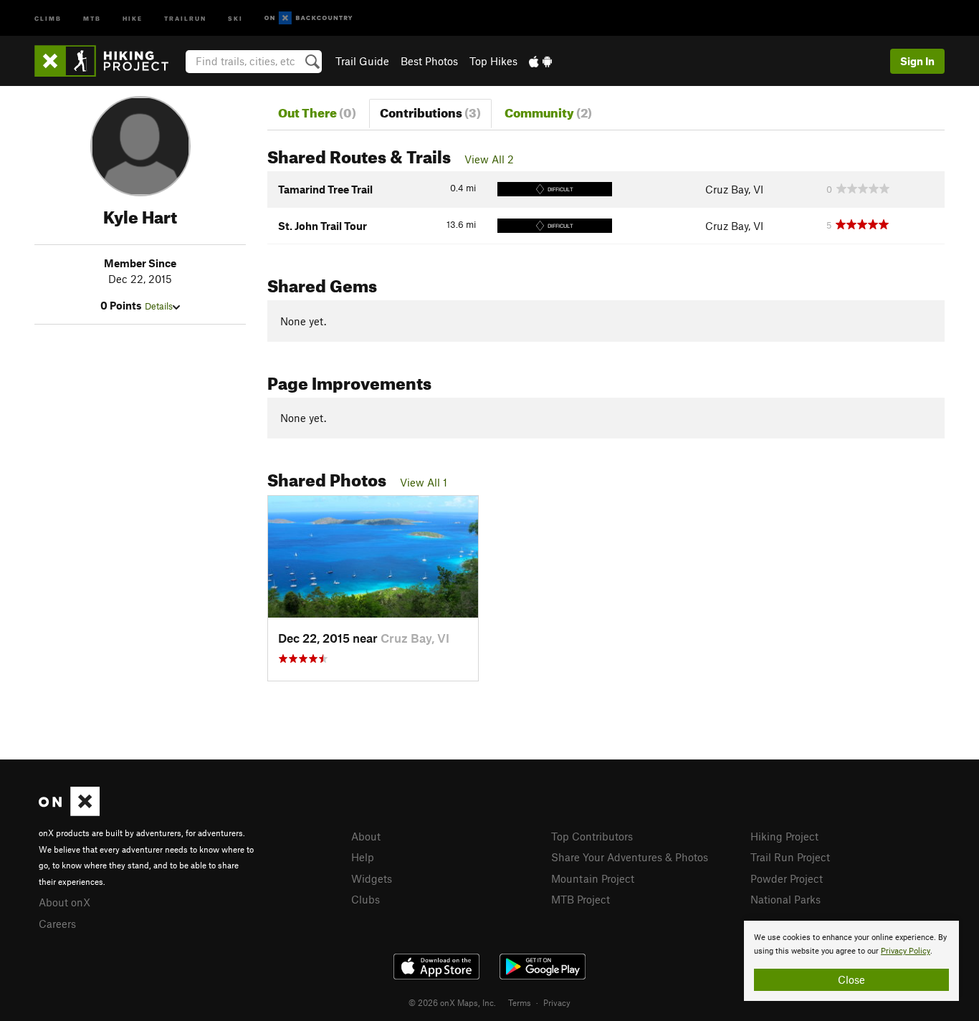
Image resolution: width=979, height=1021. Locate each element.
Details (159, 306)
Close (851, 979)
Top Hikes (493, 60)
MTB (92, 17)
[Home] (108, 61)
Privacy (556, 1002)
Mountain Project (592, 878)
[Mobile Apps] (540, 60)
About (366, 836)
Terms (519, 1002)
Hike (133, 17)
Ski (235, 17)
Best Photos (429, 60)
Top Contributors (592, 836)
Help (362, 856)
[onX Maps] (69, 811)
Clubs (365, 899)
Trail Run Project (790, 856)
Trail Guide (362, 60)
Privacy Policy (905, 951)
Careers (57, 923)
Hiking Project (784, 836)
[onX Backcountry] (308, 18)
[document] (851, 961)
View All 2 (489, 159)
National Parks (785, 899)
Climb (48, 17)
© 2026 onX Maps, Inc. (452, 1002)
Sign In (917, 60)
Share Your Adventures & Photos (629, 856)
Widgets (371, 878)
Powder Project (786, 878)
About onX (64, 902)
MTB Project (580, 899)
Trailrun (185, 17)
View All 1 (423, 482)
